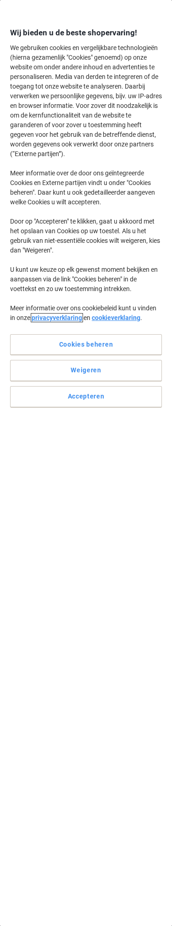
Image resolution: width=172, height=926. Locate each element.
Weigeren (86, 370)
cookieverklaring (116, 317)
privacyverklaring (57, 317)
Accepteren (86, 396)
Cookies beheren (86, 344)
